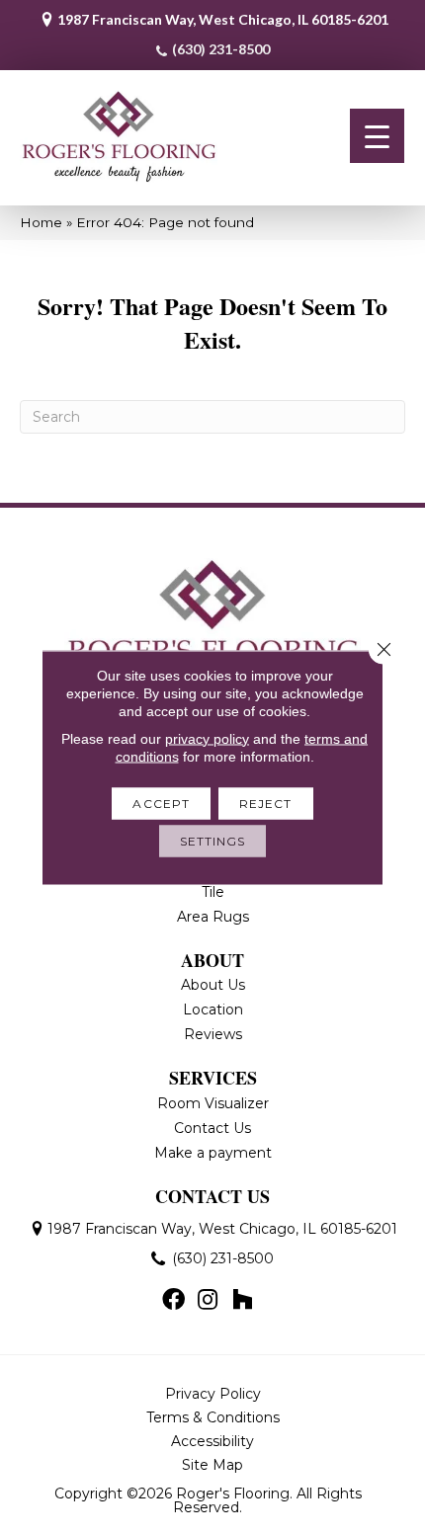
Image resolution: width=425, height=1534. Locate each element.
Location (213, 1009)
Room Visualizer (213, 1103)
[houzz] (242, 1301)
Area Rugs (213, 917)
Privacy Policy (213, 1394)
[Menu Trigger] (377, 136)
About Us (213, 985)
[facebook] (173, 1301)
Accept (161, 802)
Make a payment (213, 1153)
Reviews (213, 1034)
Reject (266, 802)
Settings (213, 840)
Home (41, 222)
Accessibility (212, 1441)
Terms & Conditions (213, 1417)
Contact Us (212, 1128)
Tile (213, 892)
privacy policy (207, 738)
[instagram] (207, 1301)
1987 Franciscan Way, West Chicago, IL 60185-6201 (222, 19)
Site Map (212, 1465)
